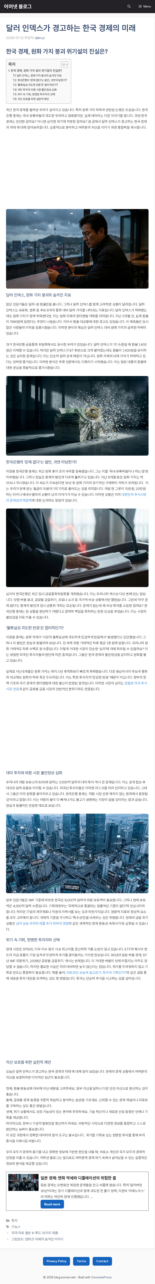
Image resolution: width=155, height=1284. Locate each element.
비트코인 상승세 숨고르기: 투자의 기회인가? (96, 973)
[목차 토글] (62, 64)
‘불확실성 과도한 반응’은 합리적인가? (38, 84)
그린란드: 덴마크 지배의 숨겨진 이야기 (38, 1239)
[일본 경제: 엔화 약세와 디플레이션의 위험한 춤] (77, 1191)
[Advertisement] (77, 169)
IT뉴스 (16, 1227)
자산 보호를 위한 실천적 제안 (33, 99)
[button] (129, 6)
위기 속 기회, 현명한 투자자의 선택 (36, 94)
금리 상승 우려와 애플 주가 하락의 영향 (42, 923)
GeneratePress (101, 1277)
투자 (15, 1221)
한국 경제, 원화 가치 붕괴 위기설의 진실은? (36, 71)
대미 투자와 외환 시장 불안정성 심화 (37, 89)
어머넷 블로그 (18, 6)
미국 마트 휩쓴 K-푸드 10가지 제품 (35, 1233)
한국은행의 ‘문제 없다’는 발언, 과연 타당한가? (42, 80)
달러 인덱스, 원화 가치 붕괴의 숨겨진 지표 (39, 75)
